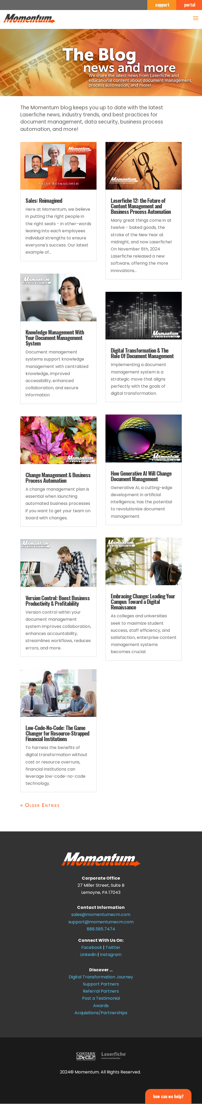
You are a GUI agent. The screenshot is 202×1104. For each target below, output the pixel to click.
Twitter (112, 947)
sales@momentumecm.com (100, 914)
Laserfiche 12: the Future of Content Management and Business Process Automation (141, 205)
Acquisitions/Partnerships (100, 1013)
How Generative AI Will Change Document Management (141, 476)
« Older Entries (40, 805)
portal (189, 5)
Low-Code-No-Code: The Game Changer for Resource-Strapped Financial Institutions (57, 733)
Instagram (111, 955)
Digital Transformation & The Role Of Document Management (142, 353)
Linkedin (88, 955)
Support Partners (101, 984)
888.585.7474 (101, 929)
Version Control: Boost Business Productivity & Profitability (58, 600)
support (162, 5)
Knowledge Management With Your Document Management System (55, 337)
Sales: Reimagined (44, 200)
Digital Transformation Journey (101, 977)
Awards (101, 1006)
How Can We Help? (168, 1096)
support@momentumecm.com (101, 922)
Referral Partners (101, 991)
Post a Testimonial (101, 998)
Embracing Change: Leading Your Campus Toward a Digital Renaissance (143, 601)
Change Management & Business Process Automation (58, 477)
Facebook (91, 947)
